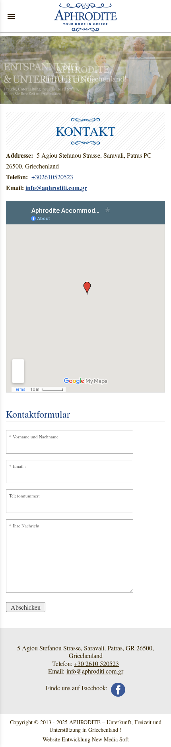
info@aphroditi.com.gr (94, 671)
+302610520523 (52, 176)
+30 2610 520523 (96, 663)
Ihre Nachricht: (27, 526)
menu (11, 16)
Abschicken (26, 607)
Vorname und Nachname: (36, 437)
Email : (19, 466)
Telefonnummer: (24, 496)
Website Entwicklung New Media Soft (86, 739)
